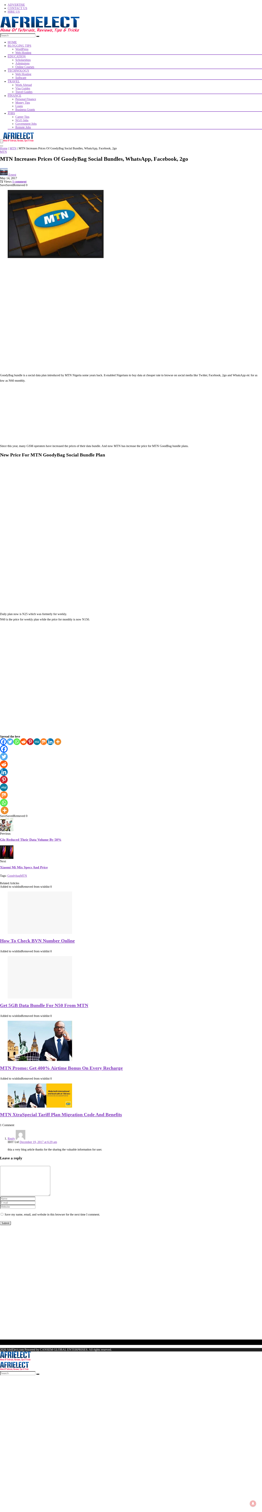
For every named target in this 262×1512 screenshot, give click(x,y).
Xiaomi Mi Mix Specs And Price (24, 867)
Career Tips (22, 116)
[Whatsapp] (16, 741)
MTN (13, 148)
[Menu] (1, 141)
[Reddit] (23, 741)
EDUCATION (17, 56)
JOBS (11, 113)
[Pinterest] (30, 741)
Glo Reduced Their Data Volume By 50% (30, 840)
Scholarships (23, 60)
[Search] (37, 36)
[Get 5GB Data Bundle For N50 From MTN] (40, 997)
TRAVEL (14, 81)
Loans (19, 106)
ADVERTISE (16, 4)
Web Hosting (23, 52)
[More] (58, 741)
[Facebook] (3, 741)
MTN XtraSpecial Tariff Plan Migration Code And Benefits (61, 1114)
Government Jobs (26, 123)
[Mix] (43, 741)
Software (20, 77)
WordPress (21, 49)
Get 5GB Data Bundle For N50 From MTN (44, 1005)
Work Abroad (23, 85)
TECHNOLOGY (18, 70)
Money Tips (22, 102)
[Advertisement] (131, 289)
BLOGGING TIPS (19, 45)
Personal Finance (25, 99)
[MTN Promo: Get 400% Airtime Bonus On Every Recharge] (40, 1060)
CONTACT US (17, 8)
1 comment (19, 181)
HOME (12, 42)
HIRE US (14, 11)
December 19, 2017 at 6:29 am (38, 1142)
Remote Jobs (23, 127)
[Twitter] (10, 741)
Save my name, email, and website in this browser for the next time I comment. (52, 1214)
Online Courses (24, 66)
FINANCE (14, 95)
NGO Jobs (21, 120)
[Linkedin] (50, 741)
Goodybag (13, 875)
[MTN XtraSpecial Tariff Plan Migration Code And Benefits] (40, 1106)
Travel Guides (23, 91)
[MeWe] (37, 741)
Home (3, 148)
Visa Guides (22, 88)
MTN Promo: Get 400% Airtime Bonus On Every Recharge (61, 1068)
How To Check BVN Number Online (37, 940)
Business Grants (25, 109)
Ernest (12, 174)
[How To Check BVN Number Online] (40, 932)
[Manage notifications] (253, 1503)
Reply (11, 1138)
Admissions (22, 63)
